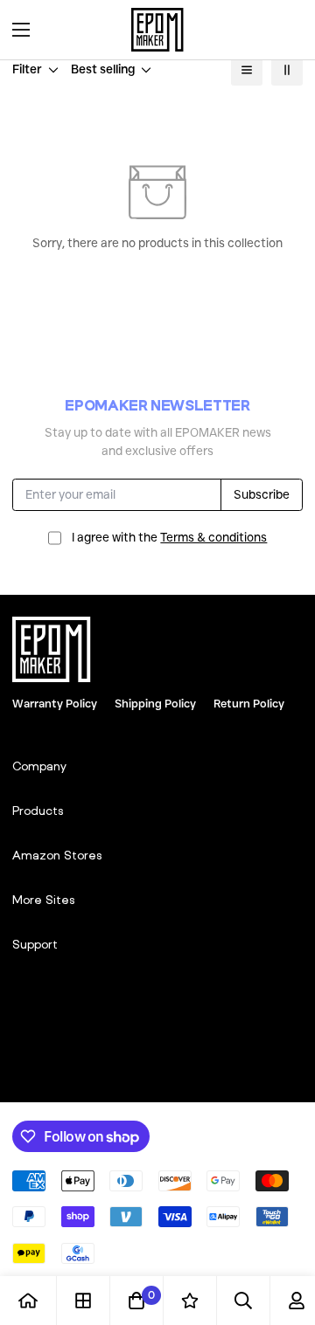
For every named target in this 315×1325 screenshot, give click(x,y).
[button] (283, 29)
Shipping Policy (155, 703)
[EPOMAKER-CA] (157, 29)
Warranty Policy (54, 703)
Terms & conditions (213, 537)
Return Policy (249, 703)
